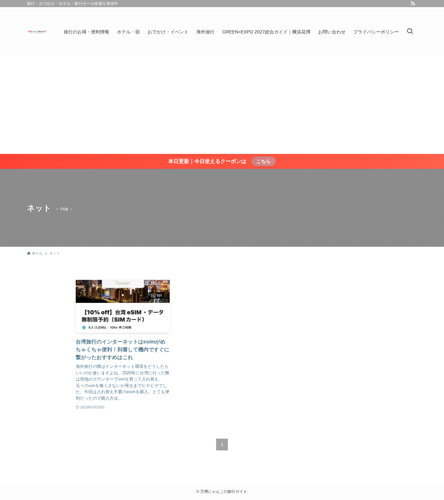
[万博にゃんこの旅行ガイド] (37, 31)
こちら (263, 161)
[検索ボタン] (410, 31)
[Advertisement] (222, 105)
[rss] (413, 3)
